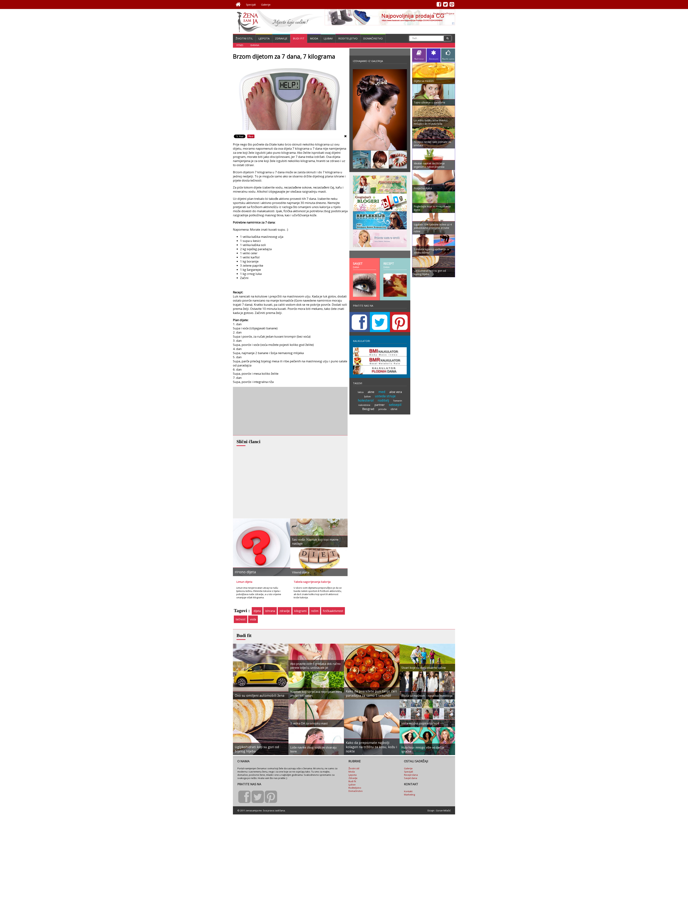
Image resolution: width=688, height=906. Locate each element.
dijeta (257, 611)
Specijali (251, 4)
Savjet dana (410, 778)
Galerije (266, 4)
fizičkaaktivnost (333, 611)
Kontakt (408, 791)
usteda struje (385, 396)
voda (253, 619)
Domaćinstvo (373, 38)
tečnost (240, 619)
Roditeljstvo (348, 38)
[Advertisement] (260, 411)
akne (371, 392)
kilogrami (300, 611)
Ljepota (263, 38)
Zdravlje (281, 38)
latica (361, 392)
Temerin (397, 400)
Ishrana (254, 45)
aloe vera (395, 392)
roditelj (383, 400)
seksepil (395, 404)
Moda (314, 38)
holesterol (366, 400)
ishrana (270, 611)
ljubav (367, 396)
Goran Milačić (443, 810)
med (381, 392)
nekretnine (364, 405)
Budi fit (298, 38)
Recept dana (411, 774)
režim (314, 611)
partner (379, 405)
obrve (394, 409)
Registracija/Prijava (443, 13)
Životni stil (244, 38)
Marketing (409, 794)
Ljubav (328, 38)
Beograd (368, 409)
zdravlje (285, 611)
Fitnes (239, 45)
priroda (382, 409)
